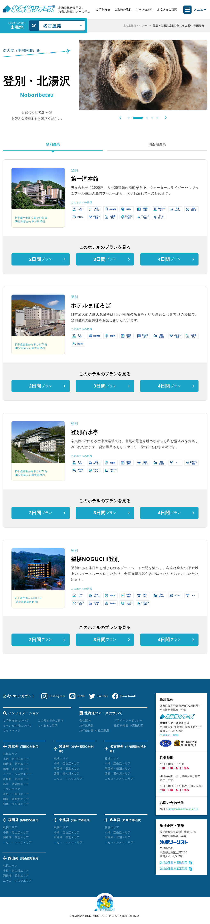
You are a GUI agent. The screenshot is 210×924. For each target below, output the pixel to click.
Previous (121, 118)
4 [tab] (152, 118)
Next (165, 117)
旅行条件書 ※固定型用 (173, 868)
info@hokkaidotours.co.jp (183, 809)
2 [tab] (134, 118)
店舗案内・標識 (169, 734)
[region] (148, 25)
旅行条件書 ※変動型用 (173, 862)
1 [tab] (129, 118)
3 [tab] (143, 118)
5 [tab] (157, 118)
